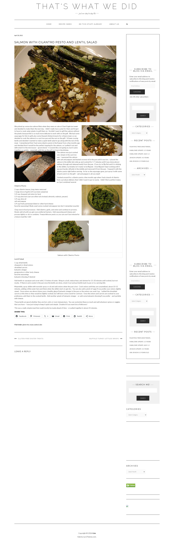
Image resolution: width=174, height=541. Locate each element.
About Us (114, 24)
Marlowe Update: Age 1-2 (140, 154)
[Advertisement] (142, 50)
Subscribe (137, 92)
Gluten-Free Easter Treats (30, 338)
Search (143, 115)
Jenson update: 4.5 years (139, 158)
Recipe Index (65, 24)
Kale (94, 533)
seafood (36, 324)
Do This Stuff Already (90, 24)
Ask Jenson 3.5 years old (139, 161)
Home (49, 24)
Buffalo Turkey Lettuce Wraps (104, 338)
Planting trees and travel (140, 147)
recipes (32, 324)
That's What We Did (87, 6)
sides (40, 324)
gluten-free (26, 324)
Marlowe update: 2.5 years (140, 150)
